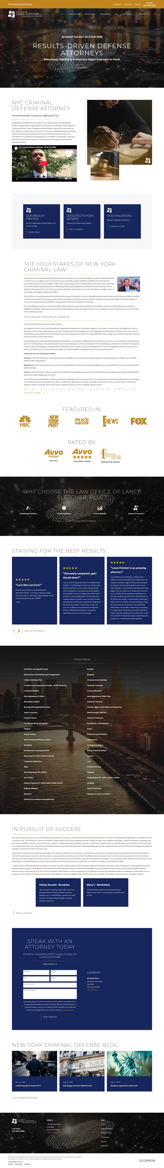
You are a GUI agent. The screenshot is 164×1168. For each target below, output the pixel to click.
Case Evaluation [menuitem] (127, 14)
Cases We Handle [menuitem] (74, 14)
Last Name (54, 971)
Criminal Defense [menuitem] (105, 14)
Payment (138, 4)
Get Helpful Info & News (26, 1098)
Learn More (34, 232)
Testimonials (117, 4)
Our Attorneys (82, 68)
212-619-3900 (149, 5)
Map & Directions (92, 990)
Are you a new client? (29, 984)
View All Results (24, 913)
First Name (26, 971)
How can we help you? (29, 990)
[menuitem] (50, 669)
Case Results (128, 4)
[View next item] (19, 631)
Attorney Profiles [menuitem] (89, 14)
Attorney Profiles (106, 1133)
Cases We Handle (106, 1129)
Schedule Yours (117, 226)
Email (52, 977)
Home (103, 1124)
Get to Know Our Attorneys (82, 521)
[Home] (25, 14)
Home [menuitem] (63, 14)
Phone (25, 977)
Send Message (50, 1017)
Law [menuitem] (116, 14)
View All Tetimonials (35, 631)
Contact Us (143, 14)
